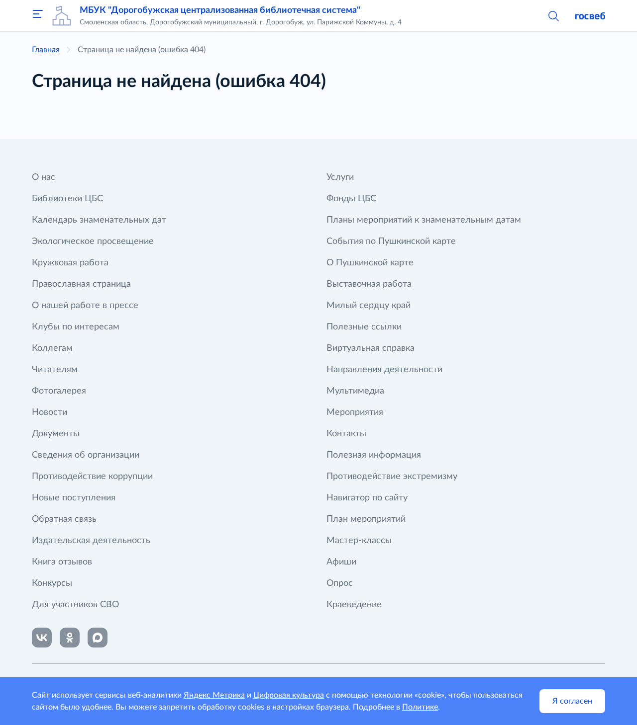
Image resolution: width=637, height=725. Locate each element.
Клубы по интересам (75, 326)
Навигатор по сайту (367, 497)
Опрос (339, 583)
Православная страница (81, 284)
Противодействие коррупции (92, 476)
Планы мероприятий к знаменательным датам (423, 220)
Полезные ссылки (364, 326)
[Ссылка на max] (97, 637)
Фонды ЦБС (351, 198)
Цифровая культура (288, 695)
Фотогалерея (59, 391)
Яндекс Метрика (214, 695)
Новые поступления (73, 497)
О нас (43, 177)
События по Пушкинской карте (391, 241)
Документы (56, 433)
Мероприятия (354, 412)
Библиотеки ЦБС (67, 198)
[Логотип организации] (62, 16)
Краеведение (354, 604)
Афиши (341, 562)
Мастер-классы (359, 540)
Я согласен (572, 701)
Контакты (346, 433)
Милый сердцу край (368, 305)
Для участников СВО (75, 604)
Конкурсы (52, 583)
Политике (420, 707)
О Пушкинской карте (370, 262)
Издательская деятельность (91, 540)
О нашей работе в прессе (85, 305)
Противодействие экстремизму (391, 476)
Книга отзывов (62, 562)
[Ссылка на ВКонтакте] (42, 637)
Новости (49, 412)
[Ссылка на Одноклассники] (70, 637)
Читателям (55, 369)
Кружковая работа (70, 262)
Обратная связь (64, 519)
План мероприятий (366, 519)
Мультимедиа (355, 391)
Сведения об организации (85, 455)
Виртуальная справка (370, 348)
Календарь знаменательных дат (99, 220)
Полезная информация (373, 455)
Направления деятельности (384, 369)
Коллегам (52, 348)
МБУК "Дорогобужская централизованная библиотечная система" (220, 10)
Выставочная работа (369, 284)
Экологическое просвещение (93, 241)
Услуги (340, 177)
